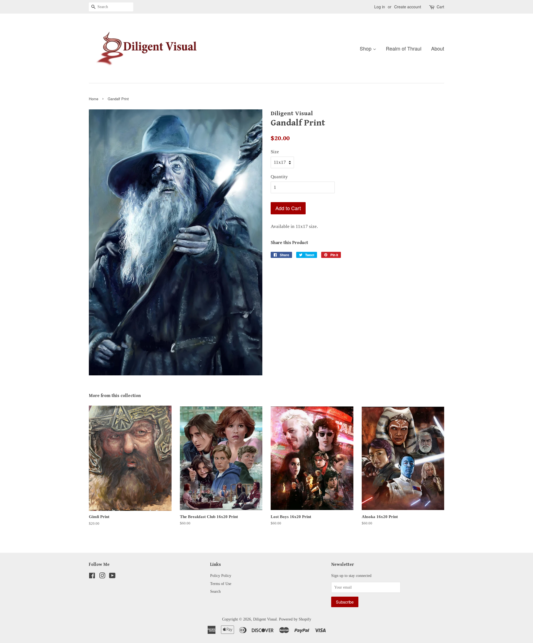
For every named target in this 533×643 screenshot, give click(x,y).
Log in (379, 6)
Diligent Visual (265, 619)
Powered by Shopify (295, 619)
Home (93, 98)
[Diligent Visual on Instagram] (102, 576)
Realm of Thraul (403, 48)
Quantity (279, 176)
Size (275, 151)
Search (215, 591)
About (437, 48)
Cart (440, 6)
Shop (366, 48)
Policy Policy (220, 575)
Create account (407, 6)
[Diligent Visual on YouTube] (112, 576)
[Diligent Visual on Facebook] (92, 576)
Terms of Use (220, 583)
